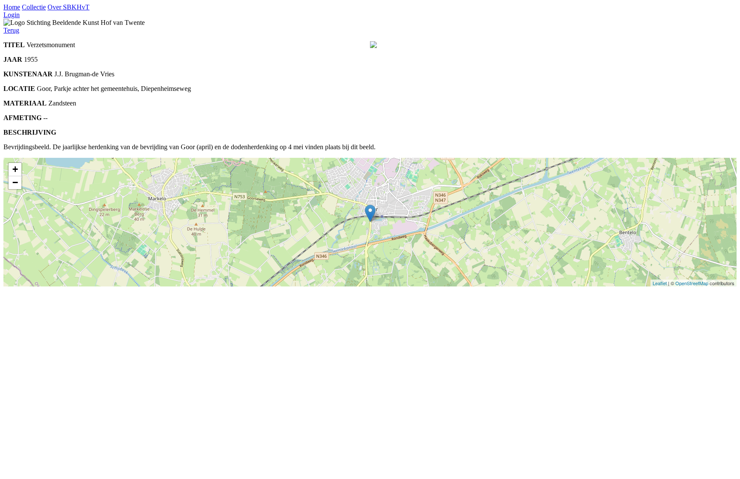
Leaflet (660, 283)
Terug (11, 30)
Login (11, 14)
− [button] (15, 182)
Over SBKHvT (69, 7)
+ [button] (15, 169)
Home (11, 7)
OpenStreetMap (691, 283)
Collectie (34, 7)
